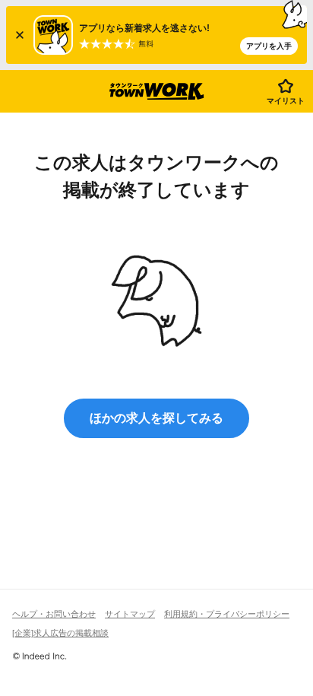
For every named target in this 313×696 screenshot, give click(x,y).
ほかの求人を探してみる (156, 418)
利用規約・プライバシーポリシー (226, 613)
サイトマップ (130, 613)
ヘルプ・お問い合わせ (54, 613)
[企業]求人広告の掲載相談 (60, 632)
